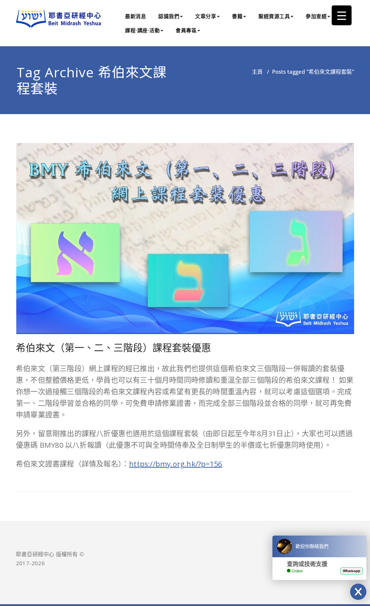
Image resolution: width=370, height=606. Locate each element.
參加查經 (316, 16)
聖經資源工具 (274, 16)
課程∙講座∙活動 (142, 30)
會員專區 (186, 30)
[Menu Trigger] (342, 15)
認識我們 (168, 16)
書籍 (237, 16)
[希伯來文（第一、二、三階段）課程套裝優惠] (185, 242)
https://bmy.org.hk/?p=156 (175, 464)
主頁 (257, 71)
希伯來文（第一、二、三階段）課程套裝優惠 (113, 347)
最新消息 (135, 16)
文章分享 (205, 16)
